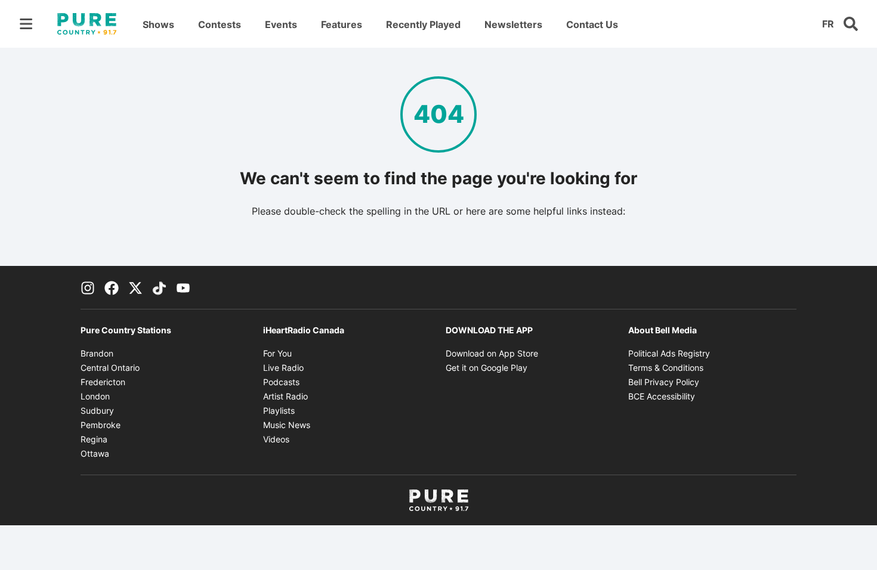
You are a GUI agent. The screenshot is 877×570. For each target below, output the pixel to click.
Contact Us (592, 24)
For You (277, 353)
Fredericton (103, 382)
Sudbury (97, 410)
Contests (219, 24)
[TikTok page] (159, 287)
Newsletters (513, 24)
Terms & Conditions (665, 368)
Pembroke (101, 425)
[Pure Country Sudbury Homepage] (86, 24)
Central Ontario (110, 368)
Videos (276, 439)
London (95, 396)
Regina (94, 439)
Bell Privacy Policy (663, 382)
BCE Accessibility (661, 396)
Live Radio (283, 368)
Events (281, 24)
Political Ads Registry (669, 353)
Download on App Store (492, 353)
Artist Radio (285, 396)
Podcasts (281, 382)
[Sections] (26, 24)
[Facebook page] (111, 287)
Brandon (97, 353)
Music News (286, 425)
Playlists (279, 410)
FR (828, 24)
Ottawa (95, 453)
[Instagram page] (88, 287)
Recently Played (423, 24)
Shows (158, 24)
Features (341, 24)
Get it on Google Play (486, 368)
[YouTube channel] (183, 287)
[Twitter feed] (135, 287)
